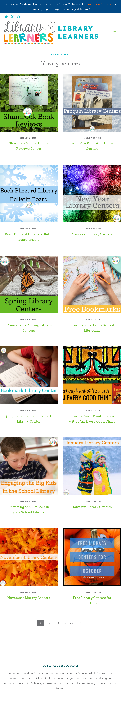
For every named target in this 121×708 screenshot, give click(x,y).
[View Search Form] (115, 17)
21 (71, 623)
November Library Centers (28, 597)
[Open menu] (114, 32)
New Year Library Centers (92, 234)
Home (60, 702)
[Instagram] (18, 16)
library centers (29, 138)
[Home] (51, 54)
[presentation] (29, 103)
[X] (12, 16)
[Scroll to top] (114, 696)
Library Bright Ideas (97, 4)
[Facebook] (6, 16)
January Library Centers (92, 507)
